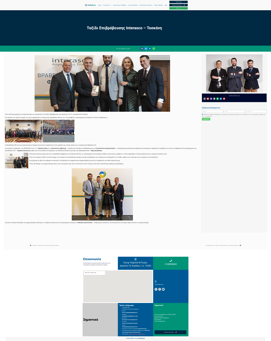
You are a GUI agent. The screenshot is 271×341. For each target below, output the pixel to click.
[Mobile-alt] (204, 98)
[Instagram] (159, 289)
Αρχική (99, 5)
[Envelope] (208, 98)
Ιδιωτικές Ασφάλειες (133, 5)
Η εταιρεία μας (106, 5)
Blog (166, 5)
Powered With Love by (135, 338)
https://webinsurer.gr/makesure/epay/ (137, 334)
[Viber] (211, 98)
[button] (142, 48)
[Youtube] (224, 98)
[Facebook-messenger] (214, 98)
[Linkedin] (221, 98)
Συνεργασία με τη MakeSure (120, 5)
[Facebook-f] (156, 289)
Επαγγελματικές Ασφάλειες (146, 5)
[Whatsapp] (217, 98)
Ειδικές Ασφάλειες (158, 5)
